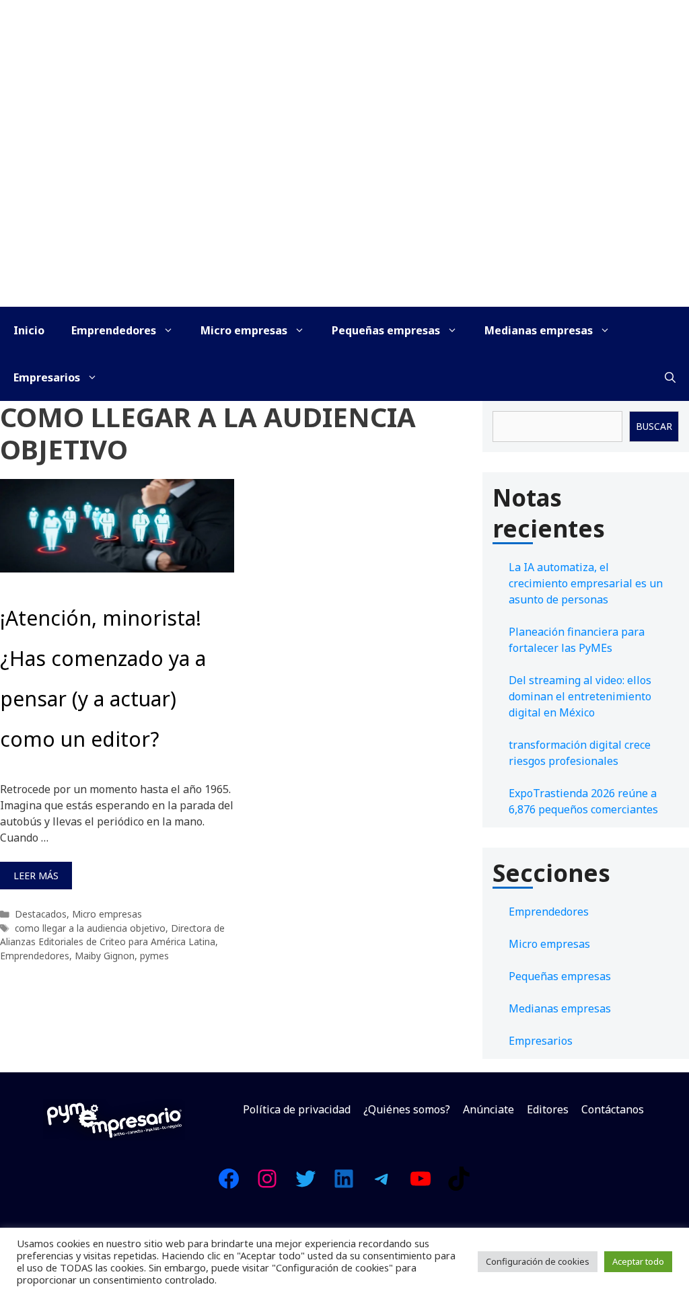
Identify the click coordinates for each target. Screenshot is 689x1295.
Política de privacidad (297, 1109)
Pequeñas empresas (386, 330)
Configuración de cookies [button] (537, 1261)
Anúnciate (488, 1109)
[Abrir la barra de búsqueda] (670, 377)
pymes (154, 955)
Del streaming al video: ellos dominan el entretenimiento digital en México (580, 696)
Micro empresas (244, 330)
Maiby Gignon (105, 955)
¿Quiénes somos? (406, 1109)
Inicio (28, 330)
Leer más (36, 875)
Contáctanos (612, 1109)
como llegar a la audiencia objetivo (90, 928)
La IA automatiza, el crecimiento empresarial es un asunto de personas (586, 583)
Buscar (654, 426)
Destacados (41, 914)
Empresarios (46, 377)
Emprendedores (113, 330)
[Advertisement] (344, 206)
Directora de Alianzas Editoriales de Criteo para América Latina (112, 935)
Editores (548, 1109)
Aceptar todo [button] (638, 1261)
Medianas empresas (538, 330)
